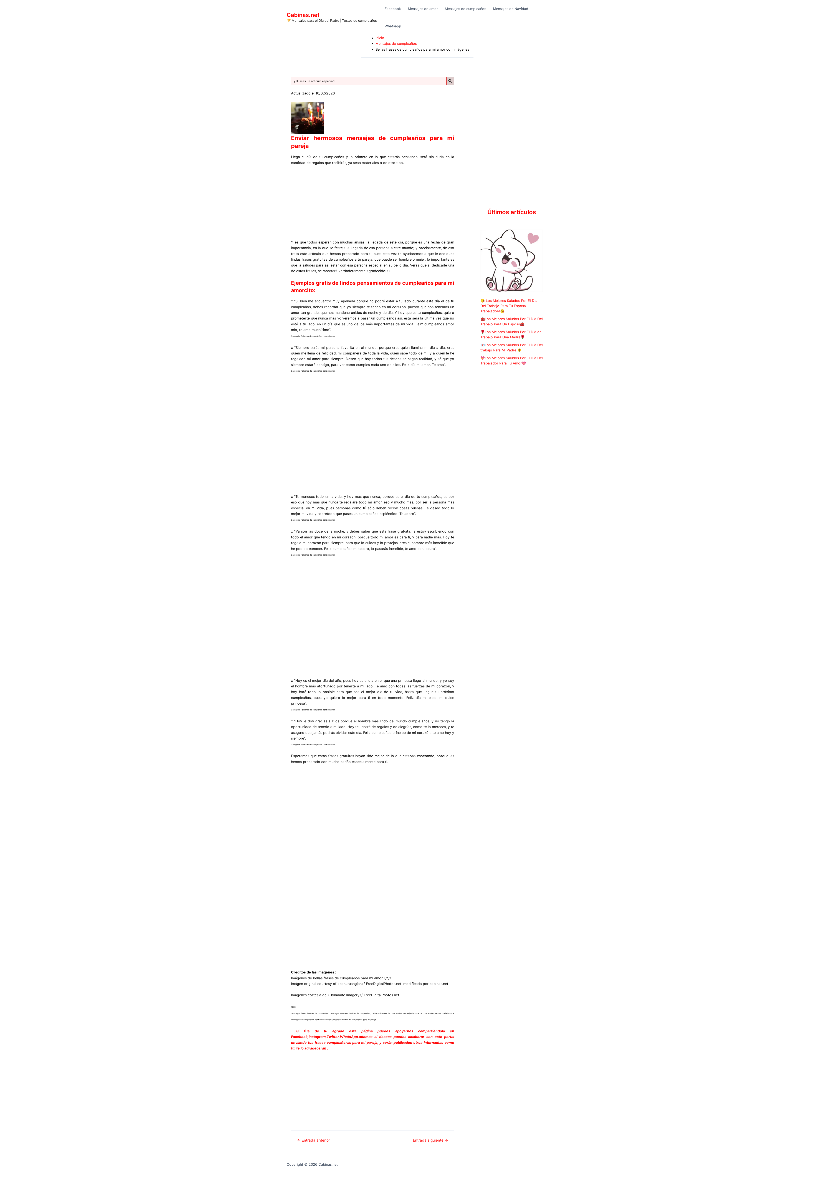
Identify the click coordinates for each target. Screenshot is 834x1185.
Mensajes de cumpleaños (465, 9)
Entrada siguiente (430, 1140)
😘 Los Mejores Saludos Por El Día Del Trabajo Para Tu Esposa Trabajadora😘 (508, 305)
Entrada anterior (313, 1140)
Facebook (393, 9)
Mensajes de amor (423, 9)
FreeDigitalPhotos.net (383, 983)
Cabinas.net (303, 15)
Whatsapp (393, 26)
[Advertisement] (372, 201)
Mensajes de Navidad (510, 9)
